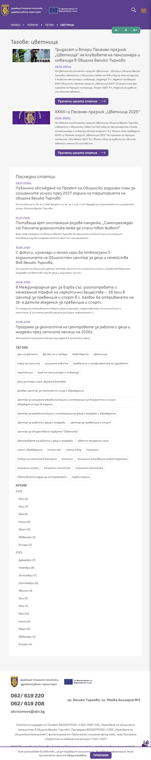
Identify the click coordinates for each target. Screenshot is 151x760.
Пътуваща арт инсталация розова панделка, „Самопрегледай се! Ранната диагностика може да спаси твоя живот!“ (74, 225)
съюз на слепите (28, 363)
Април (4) (24, 621)
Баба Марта (80, 354)
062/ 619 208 (27, 703)
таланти (92, 450)
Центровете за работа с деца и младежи (45, 441)
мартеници (25, 372)
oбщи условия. (77, 755)
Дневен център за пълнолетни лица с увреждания (50, 391)
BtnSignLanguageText (145, 744)
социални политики (57, 468)
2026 (19, 491)
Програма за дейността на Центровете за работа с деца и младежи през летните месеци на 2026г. (73, 329)
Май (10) (24, 614)
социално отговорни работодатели (103, 459)
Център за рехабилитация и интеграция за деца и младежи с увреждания (66, 413)
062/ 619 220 (27, 695)
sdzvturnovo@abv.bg (28, 711)
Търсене (133, 10)
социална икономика (89, 468)
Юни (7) (23, 506)
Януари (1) (25, 545)
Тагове (22, 347)
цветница (100, 354)
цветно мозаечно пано (93, 441)
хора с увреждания (29, 450)
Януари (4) (25, 644)
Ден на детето (27, 354)
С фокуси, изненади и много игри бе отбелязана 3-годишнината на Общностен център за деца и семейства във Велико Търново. (72, 257)
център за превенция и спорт (90, 422)
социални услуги (28, 468)
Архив (21, 485)
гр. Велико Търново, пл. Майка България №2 (103, 700)
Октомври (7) (27, 575)
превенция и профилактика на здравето (100, 363)
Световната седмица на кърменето (42, 477)
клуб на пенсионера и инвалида (58, 372)
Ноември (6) (26, 568)
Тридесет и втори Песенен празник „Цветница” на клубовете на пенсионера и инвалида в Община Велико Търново (97, 55)
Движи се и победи (55, 354)
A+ (135, 30)
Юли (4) (23, 499)
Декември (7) (27, 560)
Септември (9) (28, 583)
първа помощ (80, 477)
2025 (19, 552)
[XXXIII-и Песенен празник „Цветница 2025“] (31, 117)
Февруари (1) (27, 537)
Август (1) (25, 591)
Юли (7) (23, 598)
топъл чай (54, 450)
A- (117, 30)
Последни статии (35, 177)
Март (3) (24, 529)
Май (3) (23, 514)
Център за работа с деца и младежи (41, 422)
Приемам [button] (100, 755)
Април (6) (24, 522)
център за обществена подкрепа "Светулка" (47, 431)
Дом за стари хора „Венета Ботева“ (41, 381)
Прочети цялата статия (78, 101)
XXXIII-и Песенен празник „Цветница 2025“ (97, 111)
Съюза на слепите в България (37, 459)
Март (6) (24, 629)
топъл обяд (73, 450)
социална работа (56, 363)
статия (67, 459)
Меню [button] (143, 10)
